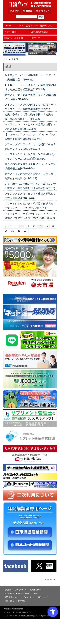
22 (19, 231)
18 (46, 226)
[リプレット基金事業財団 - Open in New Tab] (30, 436)
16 (34, 226)
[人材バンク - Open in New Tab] (30, 453)
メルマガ (18, 11)
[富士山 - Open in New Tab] (30, 484)
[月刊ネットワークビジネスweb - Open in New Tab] (30, 476)
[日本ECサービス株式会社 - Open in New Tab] (30, 340)
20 (6, 231)
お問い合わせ (9, 601)
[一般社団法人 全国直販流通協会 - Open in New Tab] (30, 399)
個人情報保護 (9, 593)
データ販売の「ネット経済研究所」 (36, 25)
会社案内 (8, 590)
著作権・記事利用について (27, 593)
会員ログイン (45, 11)
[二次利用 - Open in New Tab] (30, 495)
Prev (7, 312)
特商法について (35, 590)
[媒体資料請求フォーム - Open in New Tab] (30, 240)
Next (52, 312)
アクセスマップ (20, 590)
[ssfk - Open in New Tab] (30, 418)
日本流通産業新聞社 (30, 4)
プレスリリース (28, 597)
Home (8, 25)
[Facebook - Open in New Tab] (15, 566)
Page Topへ (50, 579)
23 (25, 231)
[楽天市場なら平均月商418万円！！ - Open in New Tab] (30, 267)
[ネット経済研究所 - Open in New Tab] (30, 312)
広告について (43, 597)
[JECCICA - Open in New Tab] (30, 379)
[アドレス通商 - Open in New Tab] (30, 359)
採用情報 (21, 601)
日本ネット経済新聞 (13, 38)
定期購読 (32, 11)
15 (28, 226)
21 (12, 231)
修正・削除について (12, 597)
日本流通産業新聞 (39, 32)
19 (53, 226)
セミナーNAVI (10, 32)
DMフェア (35, 38)
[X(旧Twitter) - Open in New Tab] (43, 566)
